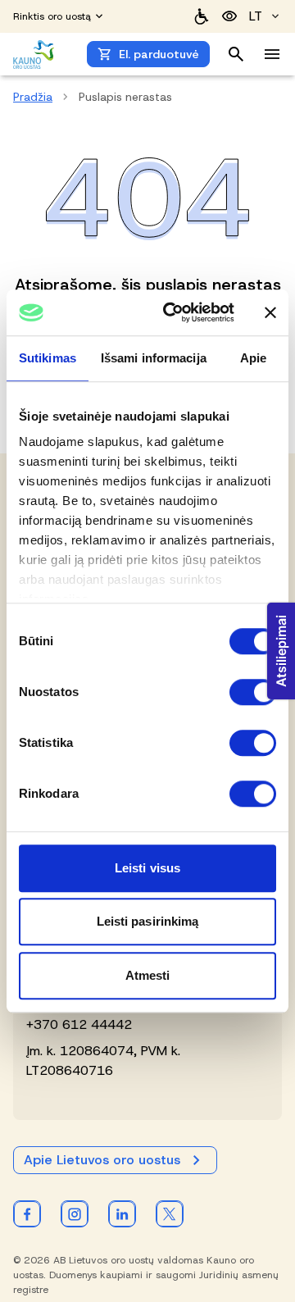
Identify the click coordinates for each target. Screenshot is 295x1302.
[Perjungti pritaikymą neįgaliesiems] (229, 16)
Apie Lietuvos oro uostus (102, 1159)
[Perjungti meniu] (272, 54)
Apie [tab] (253, 358)
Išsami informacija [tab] (153, 358)
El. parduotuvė (159, 54)
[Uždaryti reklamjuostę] (270, 312)
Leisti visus (147, 868)
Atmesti (147, 975)
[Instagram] (74, 1213)
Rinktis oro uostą (52, 16)
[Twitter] (170, 1213)
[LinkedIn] (122, 1213)
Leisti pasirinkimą (148, 921)
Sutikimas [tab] (47, 358)
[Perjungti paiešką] (236, 54)
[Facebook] (27, 1213)
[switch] (252, 692)
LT (255, 16)
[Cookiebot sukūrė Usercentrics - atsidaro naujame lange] (172, 312)
